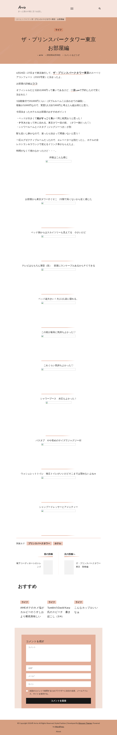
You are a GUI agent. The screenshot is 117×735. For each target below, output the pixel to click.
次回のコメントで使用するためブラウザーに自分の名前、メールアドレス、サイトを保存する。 (58, 692)
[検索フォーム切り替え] (99, 8)
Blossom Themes (85, 723)
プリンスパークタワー (39, 543)
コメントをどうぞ (72, 55)
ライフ (58, 30)
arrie (41, 55)
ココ (35, 83)
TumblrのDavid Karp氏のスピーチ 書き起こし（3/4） (58, 612)
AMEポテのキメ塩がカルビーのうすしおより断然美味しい (32, 612)
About (58, 731)
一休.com (75, 90)
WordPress (59, 726)
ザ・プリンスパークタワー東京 (71, 73)
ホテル (58, 543)
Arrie (21, 7)
